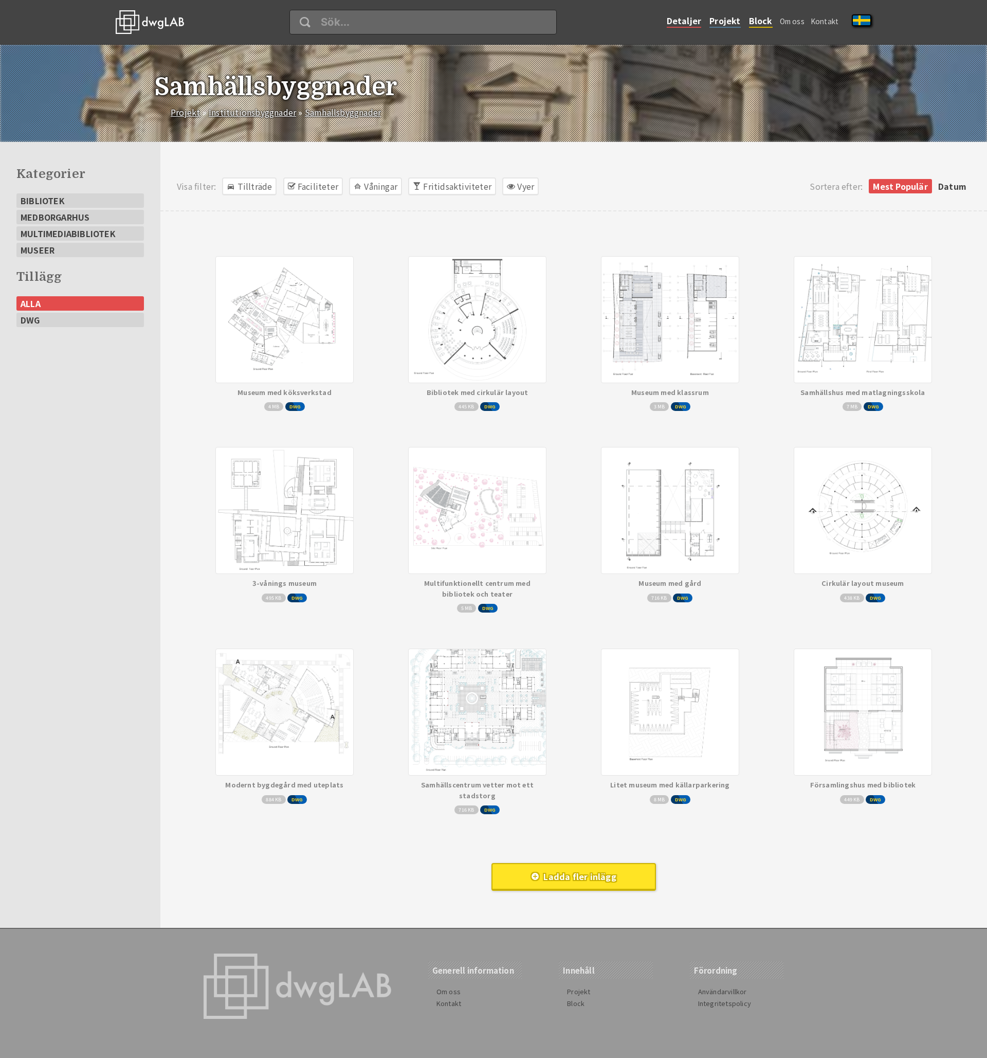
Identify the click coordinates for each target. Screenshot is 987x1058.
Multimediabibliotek (68, 233)
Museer (37, 250)
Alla (31, 303)
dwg (30, 320)
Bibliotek (43, 200)
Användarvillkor (722, 991)
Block (761, 20)
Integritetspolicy (724, 1003)
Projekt (724, 20)
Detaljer (684, 20)
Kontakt (824, 21)
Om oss (792, 21)
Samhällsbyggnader (343, 112)
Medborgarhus (55, 217)
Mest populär (900, 186)
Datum (952, 186)
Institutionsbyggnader (252, 112)
